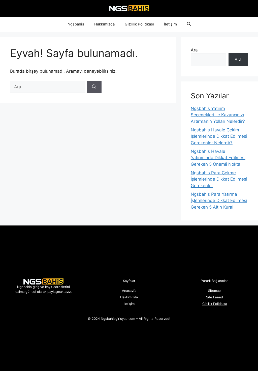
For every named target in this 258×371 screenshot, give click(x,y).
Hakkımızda (104, 24)
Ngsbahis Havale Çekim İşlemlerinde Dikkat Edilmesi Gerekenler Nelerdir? (219, 136)
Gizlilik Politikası (139, 24)
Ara (194, 49)
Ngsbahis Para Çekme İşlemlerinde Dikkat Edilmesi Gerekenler (219, 179)
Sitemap (214, 291)
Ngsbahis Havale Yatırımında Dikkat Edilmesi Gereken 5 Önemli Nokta (218, 158)
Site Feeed (214, 297)
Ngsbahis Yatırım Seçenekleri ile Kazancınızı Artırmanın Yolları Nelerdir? (218, 115)
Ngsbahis (76, 24)
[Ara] (94, 87)
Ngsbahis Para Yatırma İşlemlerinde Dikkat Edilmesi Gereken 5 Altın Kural (219, 201)
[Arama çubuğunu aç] (189, 24)
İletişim (170, 24)
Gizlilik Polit (211, 304)
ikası (223, 304)
